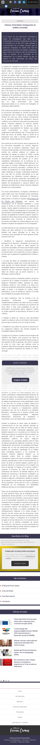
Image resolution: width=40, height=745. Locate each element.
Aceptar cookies (20, 563)
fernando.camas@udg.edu (12, 740)
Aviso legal (25, 740)
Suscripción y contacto (20, 722)
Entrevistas (20, 712)
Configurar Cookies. (22, 376)
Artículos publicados (20, 707)
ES (29, 2)
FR (36, 2)
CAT (31, 2)
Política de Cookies (24, 742)
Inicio (20, 691)
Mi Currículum (20, 696)
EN (34, 2)
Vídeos (20, 717)
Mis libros (20, 702)
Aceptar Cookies (20, 380)
